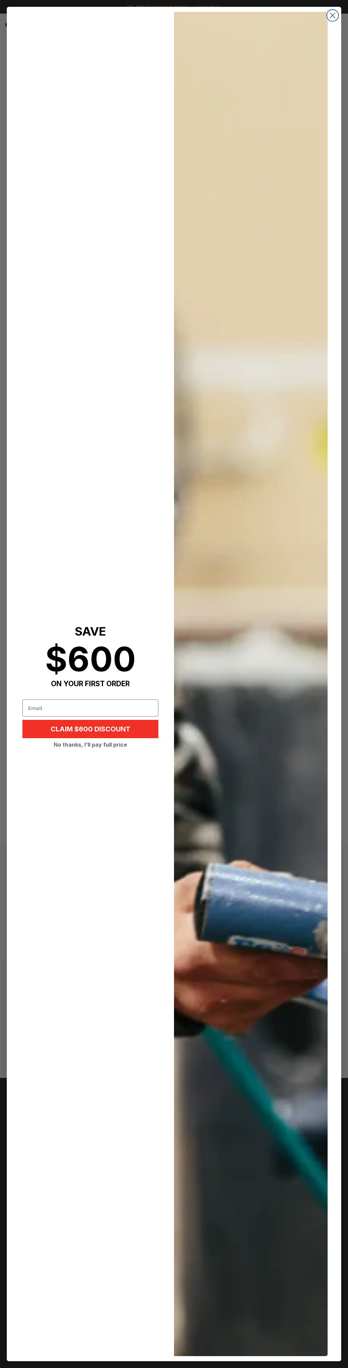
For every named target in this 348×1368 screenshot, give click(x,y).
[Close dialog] (332, 15)
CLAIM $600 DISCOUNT (90, 729)
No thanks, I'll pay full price (90, 744)
